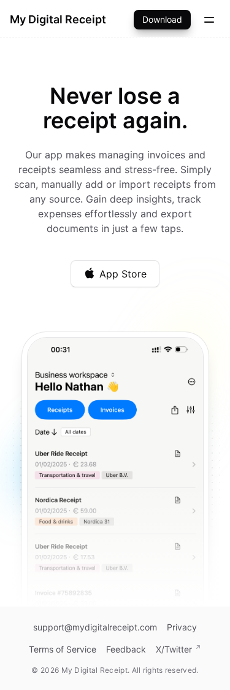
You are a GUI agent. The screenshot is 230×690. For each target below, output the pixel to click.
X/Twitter (174, 649)
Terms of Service (62, 649)
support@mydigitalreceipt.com (95, 627)
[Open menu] (209, 20)
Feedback (126, 649)
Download (162, 19)
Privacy (182, 627)
